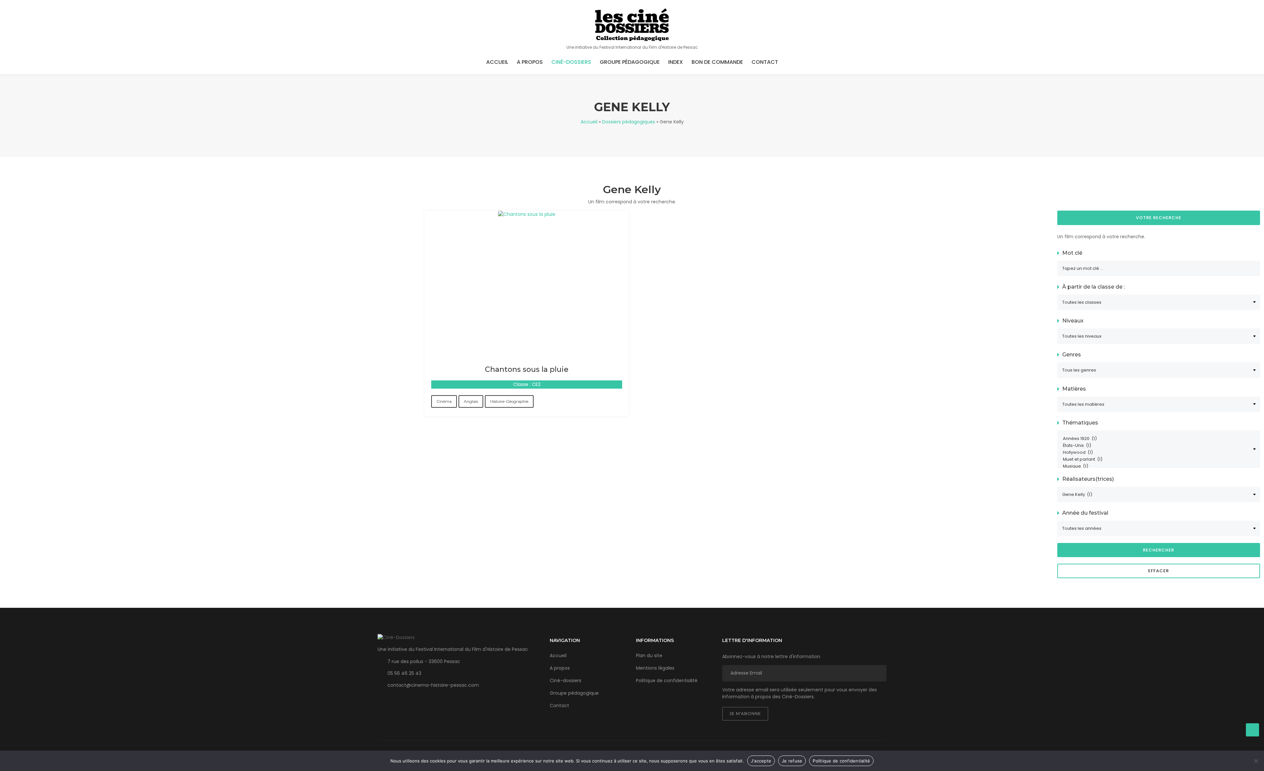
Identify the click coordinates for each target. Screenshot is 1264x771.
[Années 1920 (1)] (1156, 438)
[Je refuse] (1255, 761)
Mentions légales (655, 668)
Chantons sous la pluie (526, 369)
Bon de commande (717, 62)
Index (675, 62)
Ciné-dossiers (571, 62)
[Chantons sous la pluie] (526, 214)
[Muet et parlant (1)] (1156, 459)
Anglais (471, 401)
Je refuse (792, 760)
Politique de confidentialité (667, 680)
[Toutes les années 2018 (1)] (1158, 528)
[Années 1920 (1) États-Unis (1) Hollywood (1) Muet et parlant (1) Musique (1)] (1158, 449)
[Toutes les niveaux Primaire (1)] (1158, 336)
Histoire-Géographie (509, 401)
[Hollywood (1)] (1156, 452)
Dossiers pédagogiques (628, 121)
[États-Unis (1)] (1156, 445)
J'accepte (761, 760)
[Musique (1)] (1156, 466)
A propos (530, 62)
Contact (764, 62)
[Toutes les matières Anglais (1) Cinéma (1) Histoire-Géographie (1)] (1158, 404)
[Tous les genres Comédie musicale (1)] (1158, 370)
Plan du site (649, 655)
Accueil (497, 62)
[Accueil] (632, 24)
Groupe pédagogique (630, 62)
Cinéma (444, 401)
